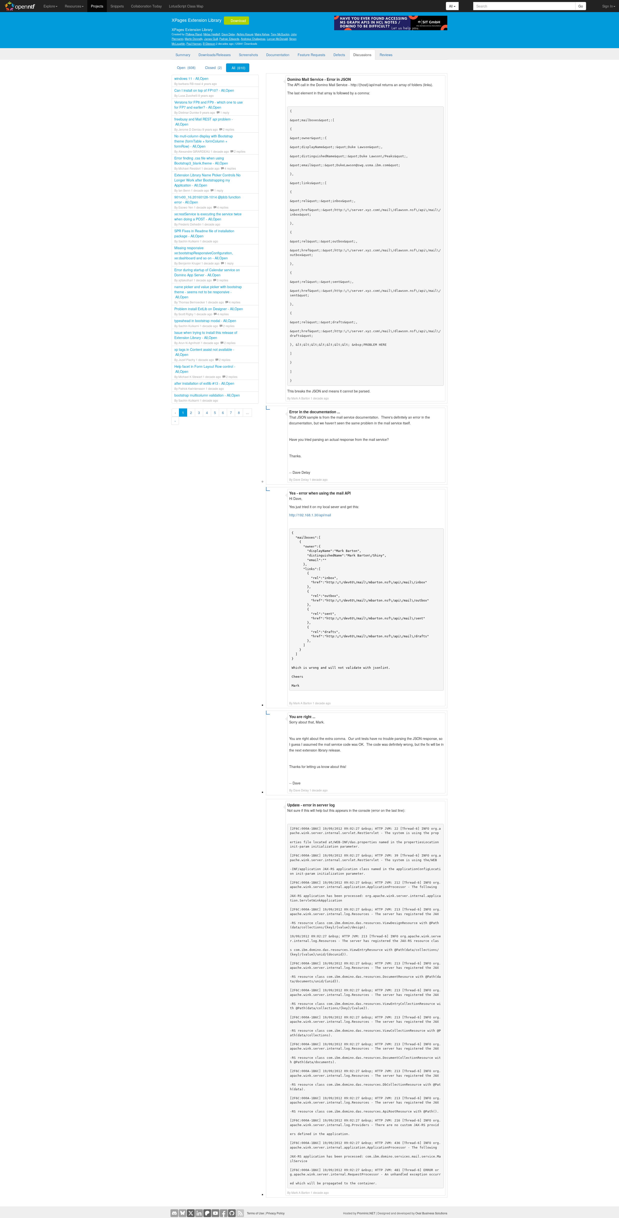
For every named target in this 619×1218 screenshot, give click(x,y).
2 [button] (191, 412)
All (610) (238, 67)
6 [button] (223, 412)
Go (580, 6)
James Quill (211, 39)
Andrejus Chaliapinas (253, 39)
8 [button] (239, 412)
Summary (183, 54)
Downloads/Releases (215, 54)
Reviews (386, 54)
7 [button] (231, 412)
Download (238, 20)
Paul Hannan (193, 43)
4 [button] (207, 412)
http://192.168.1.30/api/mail (310, 514)
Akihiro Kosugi (244, 34)
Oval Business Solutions (431, 1213)
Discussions (362, 54)
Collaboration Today (146, 6)
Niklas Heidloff (211, 34)
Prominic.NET (366, 1213)
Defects (339, 54)
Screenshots (248, 54)
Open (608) (186, 67)
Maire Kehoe (262, 34)
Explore (49, 6)
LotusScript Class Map (186, 6)
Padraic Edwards (229, 39)
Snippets (117, 6)
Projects (97, 6)
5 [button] (215, 412)
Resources (73, 6)
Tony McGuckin (280, 34)
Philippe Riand (193, 34)
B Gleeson (209, 43)
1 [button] (183, 412)
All (451, 6)
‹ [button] (175, 412)
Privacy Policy (275, 1213)
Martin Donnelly (194, 39)
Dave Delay (228, 34)
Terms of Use (255, 1213)
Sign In (607, 6)
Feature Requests (311, 54)
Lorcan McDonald (277, 39)
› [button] (175, 420)
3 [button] (199, 412)
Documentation (277, 54)
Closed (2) (213, 67)
